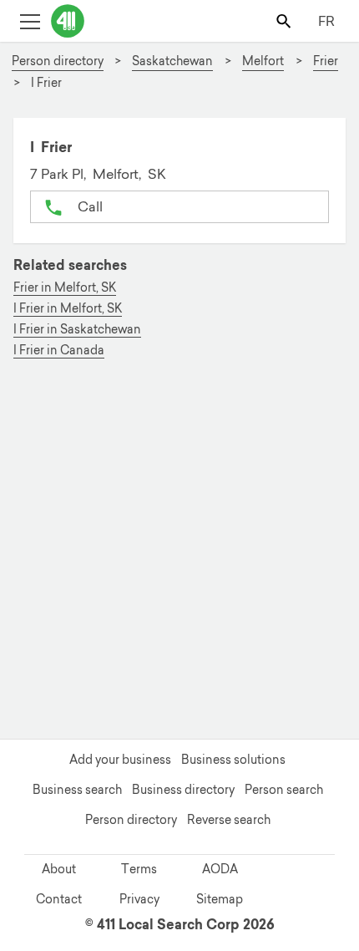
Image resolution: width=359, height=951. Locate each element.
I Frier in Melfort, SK (67, 309)
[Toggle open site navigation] (29, 20)
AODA (220, 869)
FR (326, 21)
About (59, 869)
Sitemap (219, 899)
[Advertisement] (179, 552)
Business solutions (233, 759)
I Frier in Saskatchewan (77, 330)
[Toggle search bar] (285, 20)
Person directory (131, 819)
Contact (59, 899)
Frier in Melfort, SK (64, 288)
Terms (139, 869)
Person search (284, 789)
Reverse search (229, 819)
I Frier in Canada (58, 350)
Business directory (183, 789)
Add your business (120, 759)
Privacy (139, 899)
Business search (77, 789)
